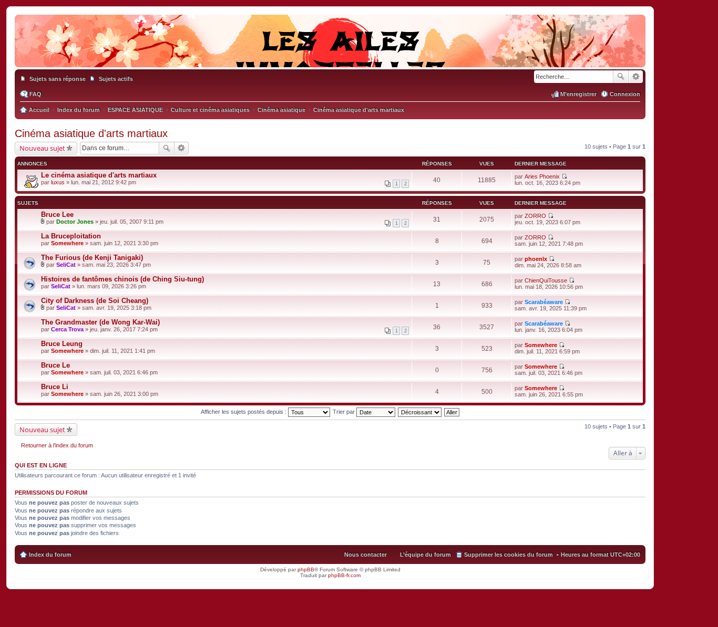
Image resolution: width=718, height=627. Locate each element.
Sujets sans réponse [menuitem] (57, 79)
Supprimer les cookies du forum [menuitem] (508, 554)
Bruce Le (55, 365)
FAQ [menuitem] (35, 94)
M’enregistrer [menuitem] (578, 94)
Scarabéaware (544, 302)
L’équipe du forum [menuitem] (425, 554)
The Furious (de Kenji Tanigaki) (92, 258)
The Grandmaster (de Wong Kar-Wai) (100, 322)
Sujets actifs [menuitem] (116, 79)
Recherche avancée (636, 76)
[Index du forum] (330, 56)
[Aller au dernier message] (564, 176)
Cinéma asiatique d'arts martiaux (91, 133)
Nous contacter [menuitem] (365, 554)
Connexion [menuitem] (625, 94)
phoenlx (536, 259)
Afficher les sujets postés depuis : (244, 412)
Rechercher (621, 76)
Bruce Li (54, 387)
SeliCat (66, 265)
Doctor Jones (75, 221)
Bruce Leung (62, 344)
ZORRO (535, 216)
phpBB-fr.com (344, 575)
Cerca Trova (67, 329)
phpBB (306, 569)
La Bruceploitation (71, 236)
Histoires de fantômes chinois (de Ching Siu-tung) (122, 279)
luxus (58, 182)
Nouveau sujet (42, 148)
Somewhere (67, 243)
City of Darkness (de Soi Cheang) (94, 301)
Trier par (344, 412)
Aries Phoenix (542, 176)
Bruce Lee (57, 214)
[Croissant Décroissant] (420, 412)
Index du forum (50, 554)
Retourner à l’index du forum (57, 445)
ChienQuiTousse (546, 280)
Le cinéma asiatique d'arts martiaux (99, 175)
